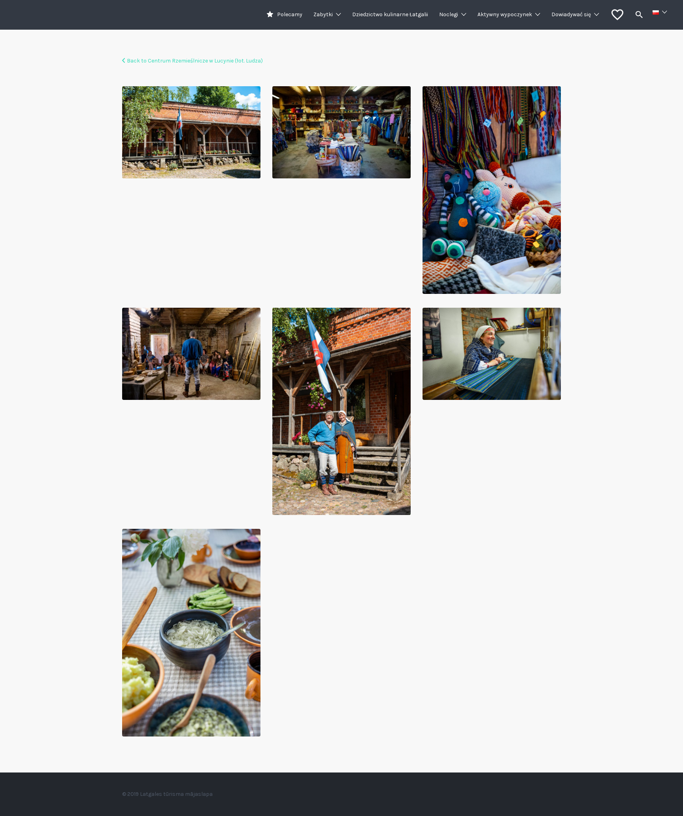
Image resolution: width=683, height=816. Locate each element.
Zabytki (323, 14)
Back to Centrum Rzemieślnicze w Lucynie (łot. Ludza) (195, 60)
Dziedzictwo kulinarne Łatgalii (390, 14)
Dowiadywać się (571, 14)
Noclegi (448, 14)
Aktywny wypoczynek (504, 14)
